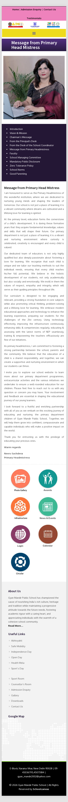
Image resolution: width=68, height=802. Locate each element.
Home (15, 9)
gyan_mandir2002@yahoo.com (34, 776)
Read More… (15, 625)
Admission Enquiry (31, 9)
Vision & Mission (18, 133)
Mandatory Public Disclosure (25, 161)
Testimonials (34, 18)
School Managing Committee (25, 157)
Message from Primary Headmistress (29, 149)
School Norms (17, 169)
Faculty (13, 153)
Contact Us (50, 9)
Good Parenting (18, 173)
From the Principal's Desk (23, 141)
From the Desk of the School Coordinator (32, 145)
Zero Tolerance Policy (21, 165)
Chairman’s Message (21, 137)
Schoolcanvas (41, 789)
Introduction (16, 129)
